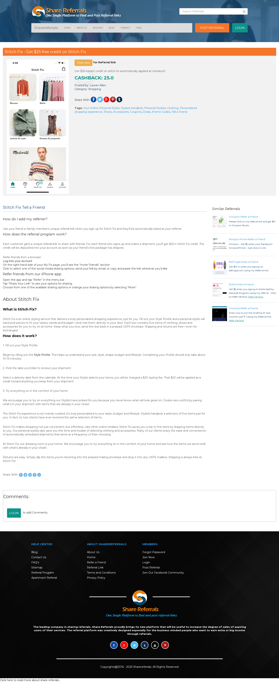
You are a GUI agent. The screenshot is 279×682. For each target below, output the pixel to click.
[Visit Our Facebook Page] (114, 645)
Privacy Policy (96, 577)
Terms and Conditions (101, 572)
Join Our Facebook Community (163, 572)
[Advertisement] (241, 83)
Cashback (88, 78)
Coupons (136, 112)
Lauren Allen (98, 85)
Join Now (148, 557)
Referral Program (42, 572)
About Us (82, 28)
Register (97, 28)
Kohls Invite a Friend (241, 284)
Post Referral (151, 567)
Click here (83, 62)
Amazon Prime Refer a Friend (247, 239)
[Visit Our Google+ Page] (124, 645)
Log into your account (17, 261)
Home (67, 28)
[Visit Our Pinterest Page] (165, 645)
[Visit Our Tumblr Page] (144, 645)
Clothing (172, 108)
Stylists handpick (132, 108)
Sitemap (37, 567)
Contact (125, 28)
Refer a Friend (96, 562)
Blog (111, 28)
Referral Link (95, 567)
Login (14, 513)
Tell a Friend (179, 112)
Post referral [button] (212, 28)
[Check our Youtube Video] (155, 645)
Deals (147, 112)
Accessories (121, 112)
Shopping (94, 89)
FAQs (138, 28)
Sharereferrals (46, 28)
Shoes (108, 112)
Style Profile (42, 355)
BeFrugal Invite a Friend (243, 261)
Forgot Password (153, 552)
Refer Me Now (255, 296)
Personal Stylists (155, 108)
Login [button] (240, 28)
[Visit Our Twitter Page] (134, 645)
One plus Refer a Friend (243, 308)
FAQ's (35, 562)
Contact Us (38, 557)
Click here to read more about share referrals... (30, 680)
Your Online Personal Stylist (101, 108)
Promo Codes (161, 112)
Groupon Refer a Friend (243, 216)
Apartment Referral (44, 577)
